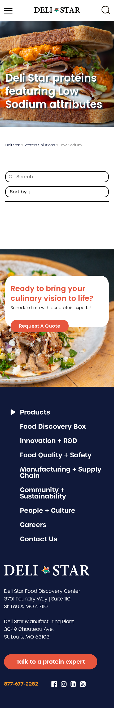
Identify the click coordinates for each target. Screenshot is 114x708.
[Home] (57, 10)
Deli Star (12, 145)
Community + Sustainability (43, 493)
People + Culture (47, 510)
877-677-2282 (21, 684)
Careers (33, 524)
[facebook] (54, 684)
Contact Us (38, 539)
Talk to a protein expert (50, 661)
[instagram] (64, 684)
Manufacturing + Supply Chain (60, 472)
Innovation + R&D (48, 440)
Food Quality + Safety (55, 455)
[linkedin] (73, 684)
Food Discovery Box (53, 426)
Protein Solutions (39, 145)
